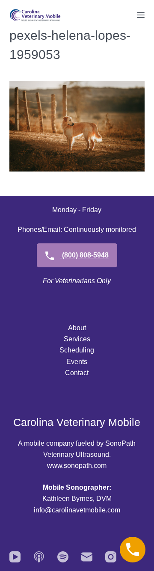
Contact (77, 372)
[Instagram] (110, 556)
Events (76, 361)
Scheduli (72, 350)
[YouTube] (15, 556)
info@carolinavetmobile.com (77, 510)
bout (79, 327)
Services (77, 339)
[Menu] (141, 15)
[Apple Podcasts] (38, 556)
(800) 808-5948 (84, 255)
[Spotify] (62, 556)
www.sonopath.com (77, 465)
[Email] (86, 556)
